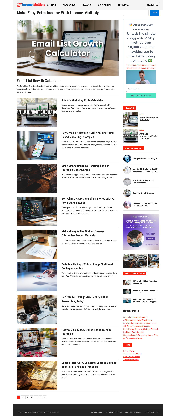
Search (154, 13)
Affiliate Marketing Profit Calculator (148, 136)
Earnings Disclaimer (131, 356)
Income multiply (31, 412)
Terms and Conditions (132, 354)
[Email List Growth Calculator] (129, 257)
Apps (141, 114)
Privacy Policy (129, 351)
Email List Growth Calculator (148, 118)
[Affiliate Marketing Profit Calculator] (141, 257)
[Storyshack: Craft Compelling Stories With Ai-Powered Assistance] (141, 264)
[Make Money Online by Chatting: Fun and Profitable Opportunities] (129, 264)
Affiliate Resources (131, 359)
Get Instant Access (141, 95)
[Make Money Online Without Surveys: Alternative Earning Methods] (153, 264)
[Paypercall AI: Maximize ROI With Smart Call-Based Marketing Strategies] (153, 257)
